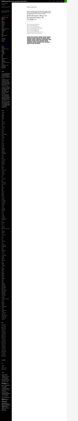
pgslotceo (3, 194)
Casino (40, 11)
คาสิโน (37, 40)
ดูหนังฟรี (3, 50)
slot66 (2, 21)
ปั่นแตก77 (3, 259)
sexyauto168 (3, 217)
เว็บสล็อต (3, 311)
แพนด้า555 (3, 319)
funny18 (3, 33)
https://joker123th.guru (5, 17)
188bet (3, 116)
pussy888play (3, 200)
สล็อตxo (3, 282)
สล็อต (30, 13)
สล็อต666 (3, 273)
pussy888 (3, 52)
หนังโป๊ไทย (3, 30)
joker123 (3, 49)
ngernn (49, 11)
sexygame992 (3, 219)
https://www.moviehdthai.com (6, 62)
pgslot (2, 32)
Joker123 (46, 11)
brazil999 (3, 138)
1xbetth (3, 31)
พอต (2, 261)
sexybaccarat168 (45, 39)
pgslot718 (3, 191)
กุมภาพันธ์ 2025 (4, 347)
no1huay (38, 38)
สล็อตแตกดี (3, 292)
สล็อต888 (3, 275)
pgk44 (2, 189)
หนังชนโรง (3, 59)
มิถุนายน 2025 (4, 342)
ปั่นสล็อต (3, 256)
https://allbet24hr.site (4, 35)
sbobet (3, 212)
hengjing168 (3, 152)
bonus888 (3, 136)
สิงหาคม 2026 (4, 324)
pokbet (3, 195)
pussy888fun (4, 388)
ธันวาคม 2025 (4, 334)
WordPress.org (4, 369)
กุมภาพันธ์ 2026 (4, 332)
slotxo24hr (3, 226)
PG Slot (44, 38)
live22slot (3, 167)
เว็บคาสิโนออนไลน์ (4, 306)
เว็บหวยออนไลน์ (4, 312)
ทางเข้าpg (3, 251)
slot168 (3, 223)
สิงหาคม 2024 (4, 355)
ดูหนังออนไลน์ (3, 61)
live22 (2, 166)
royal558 (3, 205)
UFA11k (3, 233)
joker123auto (3, 159)
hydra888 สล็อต (4, 153)
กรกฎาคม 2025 (4, 341)
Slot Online (29, 40)
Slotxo (34, 40)
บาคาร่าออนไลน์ (4, 255)
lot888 (2, 168)
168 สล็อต (3, 112)
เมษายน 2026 (3, 329)
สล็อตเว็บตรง (3, 19)
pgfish (2, 186)
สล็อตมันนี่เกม (3, 284)
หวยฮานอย (3, 296)
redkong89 (3, 203)
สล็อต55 (3, 270)
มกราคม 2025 (4, 348)
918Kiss (28, 11)
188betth (3, 117)
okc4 (2, 176)
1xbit (2, 120)
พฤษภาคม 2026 (4, 328)
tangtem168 (3, 231)
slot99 (2, 20)
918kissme (3, 124)
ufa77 (2, 236)
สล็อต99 (3, 279)
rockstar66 (3, 204)
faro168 (3, 144)
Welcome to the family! (60, 1)
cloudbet (3, 140)
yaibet (2, 242)
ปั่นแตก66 (3, 64)
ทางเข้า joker (3, 39)
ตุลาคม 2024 (3, 352)
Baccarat (37, 11)
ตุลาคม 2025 (3, 337)
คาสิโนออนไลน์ (42, 40)
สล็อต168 (3, 18)
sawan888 (3, 210)
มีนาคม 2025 (3, 346)
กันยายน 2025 (4, 338)
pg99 (2, 56)
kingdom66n (3, 163)
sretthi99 (3, 227)
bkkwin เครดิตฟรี (4, 134)
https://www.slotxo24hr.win (5, 28)
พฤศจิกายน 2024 (4, 351)
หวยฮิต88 (3, 297)
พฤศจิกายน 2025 (4, 336)
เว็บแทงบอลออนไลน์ (4, 315)
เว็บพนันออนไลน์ (43, 13)
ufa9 (2, 238)
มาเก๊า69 (3, 264)
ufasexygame (3, 241)
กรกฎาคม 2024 (4, 356)
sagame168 (3, 208)
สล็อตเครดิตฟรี (4, 287)
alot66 (2, 129)
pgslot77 (3, 385)
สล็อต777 (3, 274)
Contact (53, 1)
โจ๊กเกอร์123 (3, 41)
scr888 (3, 213)
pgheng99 (3, 187)
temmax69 (3, 232)
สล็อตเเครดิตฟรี (4, 291)
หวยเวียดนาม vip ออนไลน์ (5, 298)
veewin (2, 394)
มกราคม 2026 (4, 333)
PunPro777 (29, 39)
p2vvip (3, 177)
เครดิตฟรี (3, 302)
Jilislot (43, 11)
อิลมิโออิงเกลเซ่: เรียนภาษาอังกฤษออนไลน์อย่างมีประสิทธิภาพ (14, 1)
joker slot (3, 40)
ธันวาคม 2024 (4, 350)
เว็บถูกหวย (3, 307)
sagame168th (39, 39)
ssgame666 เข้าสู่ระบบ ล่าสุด (5, 228)
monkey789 (3, 173)
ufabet (2, 240)
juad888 (3, 162)
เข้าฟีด (3, 366)
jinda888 (3, 157)
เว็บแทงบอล (3, 314)
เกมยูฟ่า (3, 301)
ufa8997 (3, 237)
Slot (50, 39)
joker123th (3, 161)
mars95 (3, 172)
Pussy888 (34, 39)
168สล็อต (3, 115)
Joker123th (29, 38)
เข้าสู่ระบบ (3, 365)
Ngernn (34, 38)
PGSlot (48, 38)
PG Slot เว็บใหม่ (4, 182)
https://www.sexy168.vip (5, 65)
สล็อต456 (3, 269)
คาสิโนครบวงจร (4, 245)
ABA (30, 11)
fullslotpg (3, 145)
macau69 (3, 171)
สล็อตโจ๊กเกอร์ (3, 293)
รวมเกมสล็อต (3, 265)
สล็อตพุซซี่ (3, 283)
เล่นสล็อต (3, 305)
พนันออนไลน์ (3, 260)
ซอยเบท (3, 247)
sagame (7, 388)
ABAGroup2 (33, 11)
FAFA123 (3, 143)
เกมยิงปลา (36, 13)
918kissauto (3, 122)
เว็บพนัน (39, 13)
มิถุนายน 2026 (4, 327)
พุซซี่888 (3, 51)
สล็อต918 (3, 277)
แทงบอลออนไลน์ (4, 316)
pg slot (2, 34)
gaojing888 (3, 148)
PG (41, 38)
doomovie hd (3, 38)
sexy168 (3, 214)
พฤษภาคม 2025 (4, 343)
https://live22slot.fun (4, 58)
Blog (50, 1)
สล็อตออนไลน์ (33, 13)
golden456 (3, 149)
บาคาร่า (47, 40)
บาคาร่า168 (3, 53)
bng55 (2, 135)
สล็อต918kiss (3, 278)
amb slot (3, 130)
